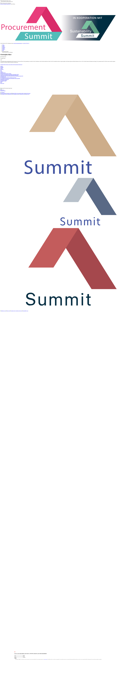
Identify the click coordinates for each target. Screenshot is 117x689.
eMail (24, 655)
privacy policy (45, 659)
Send (15, 658)
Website (24, 657)
